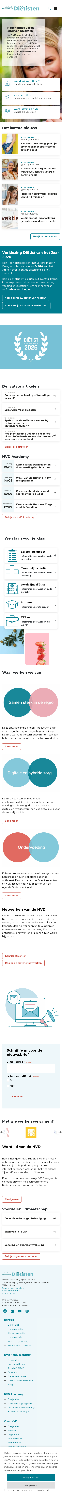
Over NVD (10, 1421)
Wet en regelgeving (16, 1341)
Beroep (9, 1319)
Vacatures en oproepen (18, 1345)
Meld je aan (12, 1199)
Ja (11, 1080)
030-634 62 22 (8, 1294)
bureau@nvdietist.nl (11, 1291)
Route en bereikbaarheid (13, 1288)
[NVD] (20, 8)
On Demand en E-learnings (19, 1407)
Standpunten (12, 1442)
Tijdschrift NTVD (14, 1368)
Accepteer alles (31, 1477)
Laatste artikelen (14, 1364)
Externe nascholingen (17, 1411)
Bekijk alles (11, 1325)
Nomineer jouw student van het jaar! (26, 305)
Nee (12, 1085)
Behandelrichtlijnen (15, 1376)
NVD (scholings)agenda (18, 1403)
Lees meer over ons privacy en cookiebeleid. (26, 1490)
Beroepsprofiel (13, 1329)
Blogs (9, 1384)
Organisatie (11, 1434)
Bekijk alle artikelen (16, 446)
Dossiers (10, 1372)
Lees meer (11, 746)
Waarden (10, 1430)
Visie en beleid (13, 1438)
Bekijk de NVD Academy (19, 517)
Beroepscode (13, 1337)
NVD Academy (13, 1394)
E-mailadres (19, 1062)
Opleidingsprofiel (14, 1333)
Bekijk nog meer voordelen (21, 1256)
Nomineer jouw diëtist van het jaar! (25, 297)
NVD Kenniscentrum (17, 1354)
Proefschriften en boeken (19, 1380)
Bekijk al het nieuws (45, 236)
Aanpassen (31, 1485)
